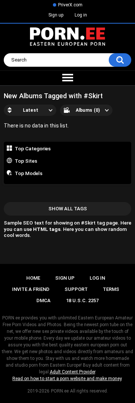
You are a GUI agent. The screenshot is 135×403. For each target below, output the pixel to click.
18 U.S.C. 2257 (82, 300)
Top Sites (26, 161)
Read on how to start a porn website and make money (67, 378)
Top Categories (33, 148)
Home (33, 278)
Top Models (28, 173)
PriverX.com (70, 4)
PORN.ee (60, 391)
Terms (111, 289)
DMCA (43, 300)
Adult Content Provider (72, 372)
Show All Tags (67, 208)
